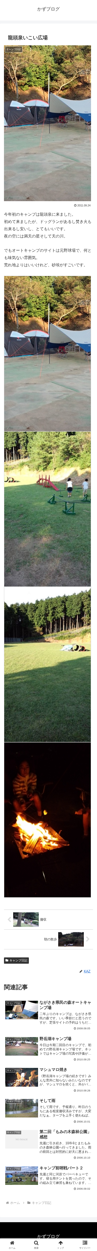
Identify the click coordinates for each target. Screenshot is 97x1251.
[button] (87, 848)
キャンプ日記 (18, 960)
